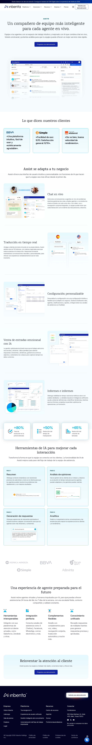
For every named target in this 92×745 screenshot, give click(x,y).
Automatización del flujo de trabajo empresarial (32, 723)
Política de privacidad (32, 736)
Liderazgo (7, 714)
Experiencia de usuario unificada (31, 714)
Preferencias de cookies (60, 736)
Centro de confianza (74, 736)
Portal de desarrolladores (54, 722)
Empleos (6, 722)
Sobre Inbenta (8, 710)
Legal (5, 726)
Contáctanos (71, 710)
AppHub (48, 714)
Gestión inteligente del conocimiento (32, 718)
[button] (27, 6)
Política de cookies (46, 736)
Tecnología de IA (26, 710)
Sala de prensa (8, 718)
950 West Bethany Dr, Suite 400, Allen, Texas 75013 (76, 715)
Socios (48, 718)
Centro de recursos (52, 710)
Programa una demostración (46, 44)
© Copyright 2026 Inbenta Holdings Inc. (15, 736)
